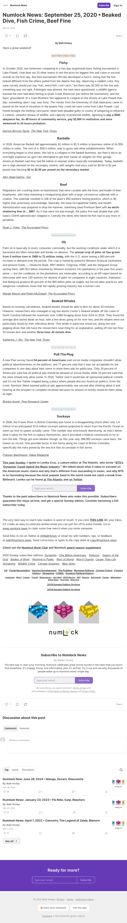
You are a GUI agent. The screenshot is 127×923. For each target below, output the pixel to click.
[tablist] (17, 728)
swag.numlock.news (15, 528)
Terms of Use (79, 687)
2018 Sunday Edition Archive (63, 589)
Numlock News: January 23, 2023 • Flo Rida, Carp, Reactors (44, 799)
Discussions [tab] (28, 769)
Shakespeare (45, 577)
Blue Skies (68, 563)
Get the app (79, 907)
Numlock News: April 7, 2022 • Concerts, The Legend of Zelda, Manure (51, 820)
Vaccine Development (44, 570)
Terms (69, 899)
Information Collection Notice (62, 691)
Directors (74, 580)
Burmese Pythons (84, 570)
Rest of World (65, 559)
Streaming (9, 563)
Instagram (10, 577)
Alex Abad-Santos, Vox (17, 177)
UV (6, 570)
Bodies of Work (20, 559)
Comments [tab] (10, 728)
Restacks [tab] (24, 728)
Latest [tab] (15, 769)
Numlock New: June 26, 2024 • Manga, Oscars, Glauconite (43, 779)
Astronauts (96, 577)
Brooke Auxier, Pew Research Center (26, 401)
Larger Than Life (106, 559)
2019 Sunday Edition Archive (63, 584)
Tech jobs (64, 580)
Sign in (118, 5)
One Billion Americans (72, 555)
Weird (18, 577)
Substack (47, 916)
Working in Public (43, 559)
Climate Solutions (49, 563)
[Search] (121, 769)
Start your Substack (54, 907)
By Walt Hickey (11, 783)
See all (9, 841)
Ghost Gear (53, 580)
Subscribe (104, 5)
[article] (63, 785)
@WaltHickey (48, 536)
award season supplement (84, 547)
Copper (26, 577)
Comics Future (104, 570)
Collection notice (84, 899)
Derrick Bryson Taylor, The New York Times (30, 131)
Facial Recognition (19, 570)
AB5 (79, 577)
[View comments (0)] (17, 35)
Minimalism (116, 577)
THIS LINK (96, 520)
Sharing (85, 577)
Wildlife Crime (26, 563)
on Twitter (75, 479)
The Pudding (65, 570)
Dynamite (50, 555)
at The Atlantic (53, 479)
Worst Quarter (85, 559)
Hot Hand (57, 577)
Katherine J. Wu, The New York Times (26, 339)
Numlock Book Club (35, 547)
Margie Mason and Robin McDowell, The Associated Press (39, 293)
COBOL (60, 573)
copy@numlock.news (103, 540)
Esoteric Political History (80, 573)
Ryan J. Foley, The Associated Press (25, 227)
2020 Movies (69, 577)
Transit (34, 577)
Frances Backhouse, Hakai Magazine (26, 455)
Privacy (60, 899)
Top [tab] (6, 769)
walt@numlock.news (18, 540)
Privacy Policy (88, 691)
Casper (105, 577)
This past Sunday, (14, 462)
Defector (94, 555)
